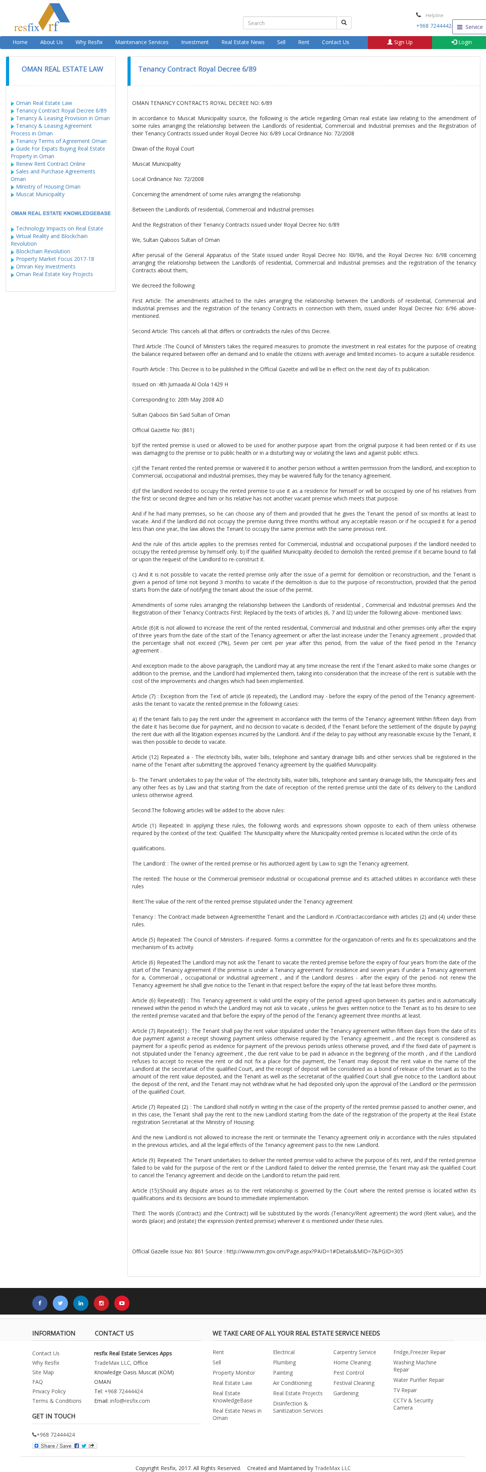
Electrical (284, 1352)
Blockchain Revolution (43, 251)
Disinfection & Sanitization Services (298, 1407)
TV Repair (405, 1390)
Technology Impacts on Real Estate (59, 228)
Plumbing (284, 1362)
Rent (303, 42)
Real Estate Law (232, 1382)
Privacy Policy (49, 1391)
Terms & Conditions (57, 1400)
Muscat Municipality (40, 194)
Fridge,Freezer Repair (419, 1352)
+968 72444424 (435, 25)
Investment (195, 42)
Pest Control (348, 1372)
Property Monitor (234, 1372)
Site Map (43, 1372)
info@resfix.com (130, 1400)
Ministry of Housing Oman (48, 186)
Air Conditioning (292, 1382)
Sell (281, 42)
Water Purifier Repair (418, 1379)
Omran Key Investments (46, 266)
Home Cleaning (352, 1362)
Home (20, 42)
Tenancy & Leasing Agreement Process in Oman (51, 129)
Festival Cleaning (353, 1382)
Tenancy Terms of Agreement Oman (61, 141)
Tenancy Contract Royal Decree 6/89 (61, 110)
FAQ (37, 1381)
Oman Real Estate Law (44, 102)
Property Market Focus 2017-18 (55, 258)
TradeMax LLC (333, 1468)
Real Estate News (243, 42)
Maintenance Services (142, 42)
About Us (51, 42)
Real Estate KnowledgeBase (232, 1396)
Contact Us (335, 42)
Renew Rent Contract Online (49, 163)
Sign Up (403, 42)
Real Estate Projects (298, 1393)
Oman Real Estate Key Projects (54, 274)
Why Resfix (89, 42)
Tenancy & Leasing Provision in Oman (63, 118)
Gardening (345, 1393)
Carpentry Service (354, 1352)
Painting (283, 1372)
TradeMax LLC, (113, 1362)
